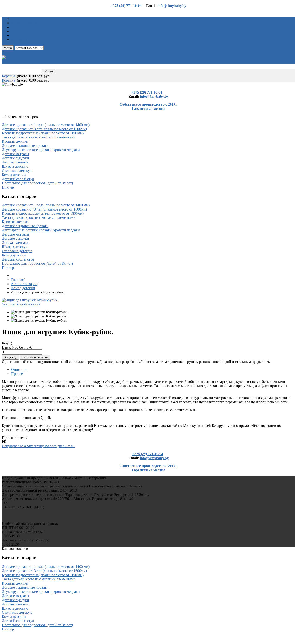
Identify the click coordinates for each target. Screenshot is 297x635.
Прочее (17, 374)
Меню (8, 48)
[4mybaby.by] (23, 59)
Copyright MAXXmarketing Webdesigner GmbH (38, 446)
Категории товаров (22, 117)
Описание (19, 369)
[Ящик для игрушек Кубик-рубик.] (39, 312)
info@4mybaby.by (172, 6)
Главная (17, 280)
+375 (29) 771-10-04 (126, 6)
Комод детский (23, 288)
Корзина (9, 76)
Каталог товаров (24, 284)
